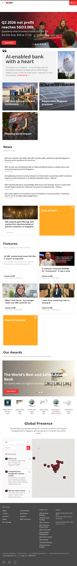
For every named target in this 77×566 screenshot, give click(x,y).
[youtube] (14, 562)
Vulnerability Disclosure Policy (59, 553)
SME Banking (43, 540)
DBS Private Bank (45, 530)
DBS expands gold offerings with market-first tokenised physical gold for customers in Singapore (19, 224)
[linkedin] (9, 562)
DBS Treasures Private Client (44, 526)
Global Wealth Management (44, 533)
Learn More (8, 43)
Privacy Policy (22, 553)
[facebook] (3, 562)
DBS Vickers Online (45, 537)
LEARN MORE (22, 75)
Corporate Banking (45, 542)
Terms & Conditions (9, 553)
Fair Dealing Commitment (38, 553)
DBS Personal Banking (43, 514)
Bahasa (53, 178)
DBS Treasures (44, 522)
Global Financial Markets (44, 546)
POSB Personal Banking (44, 519)
